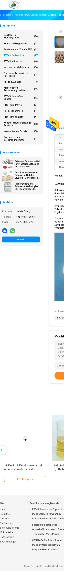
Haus (2, 509)
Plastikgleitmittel (21, 105)
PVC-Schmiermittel (21, 55)
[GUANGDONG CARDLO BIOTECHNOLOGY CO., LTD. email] (4, 230)
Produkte (5, 514)
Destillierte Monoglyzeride (21, 36)
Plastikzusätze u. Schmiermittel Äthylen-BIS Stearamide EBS (27, 186)
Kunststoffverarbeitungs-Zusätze (21, 124)
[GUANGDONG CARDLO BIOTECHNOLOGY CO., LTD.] (14, 5)
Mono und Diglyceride (21, 43)
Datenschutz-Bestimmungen (8, 539)
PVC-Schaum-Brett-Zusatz (21, 97)
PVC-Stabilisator (21, 61)
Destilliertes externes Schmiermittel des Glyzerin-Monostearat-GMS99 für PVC (27, 175)
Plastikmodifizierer (21, 116)
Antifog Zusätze (21, 81)
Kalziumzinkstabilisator (21, 67)
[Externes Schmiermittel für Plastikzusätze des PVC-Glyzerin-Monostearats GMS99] (7, 164)
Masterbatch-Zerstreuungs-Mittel (21, 89)
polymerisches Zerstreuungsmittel (21, 138)
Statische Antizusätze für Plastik (21, 74)
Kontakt (21, 239)
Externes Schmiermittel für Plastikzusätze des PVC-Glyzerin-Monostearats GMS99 (27, 164)
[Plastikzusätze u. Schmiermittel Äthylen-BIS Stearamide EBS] (7, 186)
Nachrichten (6, 523)
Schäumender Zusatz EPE (21, 49)
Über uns (4, 518)
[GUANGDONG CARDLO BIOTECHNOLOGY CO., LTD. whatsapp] (12, 230)
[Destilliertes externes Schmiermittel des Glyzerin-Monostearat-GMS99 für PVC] (7, 175)
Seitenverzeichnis (9, 527)
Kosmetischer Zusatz (21, 131)
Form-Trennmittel (21, 111)
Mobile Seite (6, 532)
